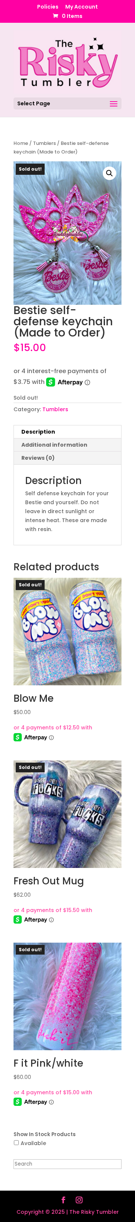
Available (33, 1143)
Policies (47, 7)
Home (21, 143)
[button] (109, 173)
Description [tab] (38, 431)
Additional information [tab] (54, 445)
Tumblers (44, 143)
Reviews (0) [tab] (38, 458)
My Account (81, 7)
